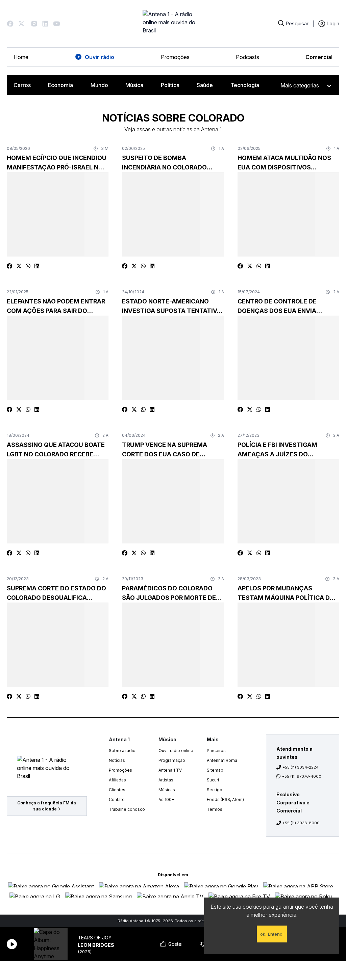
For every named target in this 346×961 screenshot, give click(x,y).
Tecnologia (244, 85)
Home (21, 57)
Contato (117, 799)
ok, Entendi (271, 934)
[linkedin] (36, 266)
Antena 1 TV (170, 770)
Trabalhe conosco (127, 809)
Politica (170, 85)
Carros (22, 85)
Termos (214, 809)
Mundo (99, 85)
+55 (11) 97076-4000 (301, 776)
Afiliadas (117, 779)
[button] (10, 23)
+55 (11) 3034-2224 (300, 767)
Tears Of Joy (95, 937)
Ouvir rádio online (175, 750)
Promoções (175, 57)
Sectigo (214, 789)
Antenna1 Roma (222, 760)
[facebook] (9, 266)
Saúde (205, 85)
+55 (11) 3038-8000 (301, 823)
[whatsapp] (28, 266)
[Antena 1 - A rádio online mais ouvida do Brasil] (173, 23)
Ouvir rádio (99, 57)
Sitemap (215, 770)
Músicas (166, 789)
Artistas (165, 779)
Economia (60, 85)
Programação (171, 760)
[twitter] (19, 266)
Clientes (117, 789)
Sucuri (213, 779)
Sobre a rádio (122, 750)
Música (134, 85)
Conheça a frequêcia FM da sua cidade (46, 805)
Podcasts (247, 57)
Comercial (318, 57)
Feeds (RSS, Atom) (225, 799)
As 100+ (166, 799)
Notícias (117, 760)
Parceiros (216, 750)
